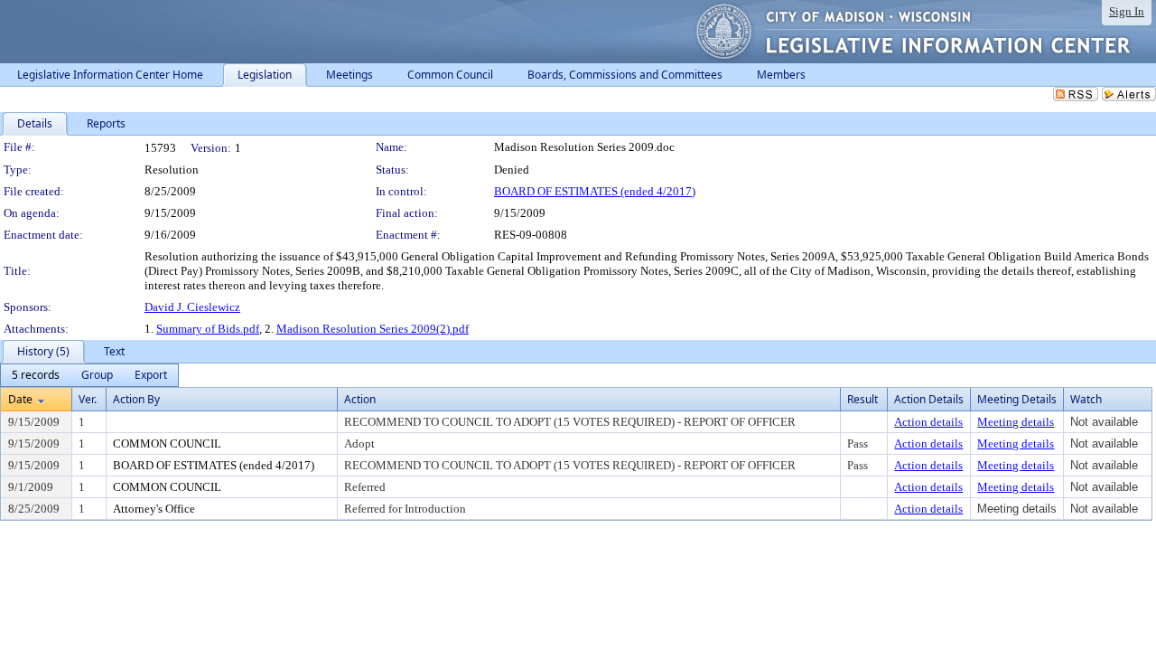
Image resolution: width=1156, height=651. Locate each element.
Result (862, 399)
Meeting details (1015, 422)
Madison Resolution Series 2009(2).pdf (372, 328)
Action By (136, 399)
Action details (928, 422)
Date (20, 399)
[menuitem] (35, 375)
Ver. (88, 399)
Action (360, 399)
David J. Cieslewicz (192, 307)
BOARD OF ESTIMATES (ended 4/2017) (594, 191)
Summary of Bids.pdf (207, 328)
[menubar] (89, 375)
